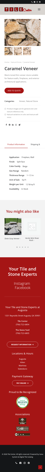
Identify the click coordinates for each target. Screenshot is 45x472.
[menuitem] (32, 2)
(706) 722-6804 (22, 324)
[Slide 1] (8, 51)
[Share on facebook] (6, 124)
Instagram (22, 283)
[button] (32, 2)
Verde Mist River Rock (32, 239)
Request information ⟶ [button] (22, 345)
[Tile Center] (18, 9)
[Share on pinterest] (9, 124)
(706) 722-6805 (22, 333)
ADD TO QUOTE (14, 90)
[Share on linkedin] (12, 124)
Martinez (22, 365)
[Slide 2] (18, 51)
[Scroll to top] (40, 467)
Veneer (22, 101)
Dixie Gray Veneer (12, 238)
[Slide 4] (25, 247)
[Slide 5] (28, 247)
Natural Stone (16, 62)
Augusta (22, 359)
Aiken (22, 362)
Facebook (22, 287)
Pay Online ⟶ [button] (22, 383)
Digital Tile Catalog (26, 457)
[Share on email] (19, 124)
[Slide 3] (27, 51)
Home (6, 62)
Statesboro (22, 369)
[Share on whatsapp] (16, 124)
